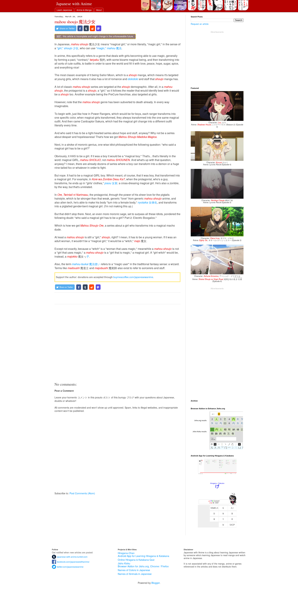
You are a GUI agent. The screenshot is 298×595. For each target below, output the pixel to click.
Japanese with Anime (74, 3)
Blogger (155, 582)
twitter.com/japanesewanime (69, 566)
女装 (111, 183)
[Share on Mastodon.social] (98, 28)
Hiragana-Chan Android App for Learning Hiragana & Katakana (143, 554)
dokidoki (133, 79)
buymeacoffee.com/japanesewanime (133, 277)
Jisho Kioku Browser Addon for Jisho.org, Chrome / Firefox (143, 565)
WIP (59, 36)
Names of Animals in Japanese (135, 574)
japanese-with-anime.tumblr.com (71, 556)
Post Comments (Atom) (82, 493)
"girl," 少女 (67, 48)
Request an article (199, 23)
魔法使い (86, 264)
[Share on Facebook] (80, 28)
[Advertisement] (117, 343)
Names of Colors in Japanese (134, 570)
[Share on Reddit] (92, 28)
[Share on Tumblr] (86, 28)
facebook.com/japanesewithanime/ (73, 561)
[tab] (64, 10)
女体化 (147, 202)
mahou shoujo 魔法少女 (74, 21)
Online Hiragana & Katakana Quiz (136, 559)
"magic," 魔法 (109, 48)
